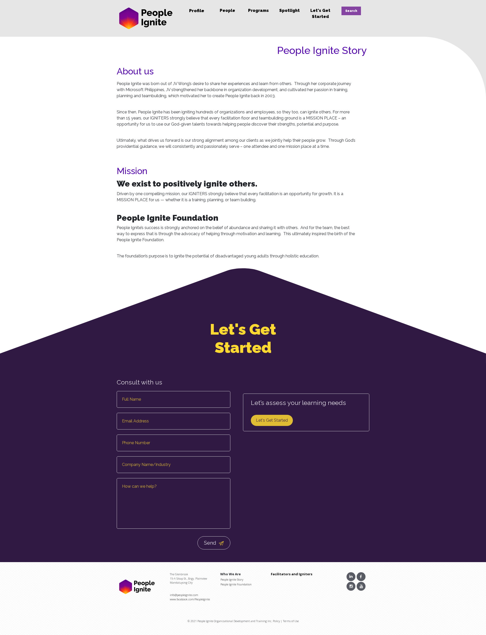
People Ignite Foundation (236, 584)
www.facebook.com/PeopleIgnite (190, 599)
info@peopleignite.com (184, 595)
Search (351, 11)
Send (210, 543)
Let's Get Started (272, 420)
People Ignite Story (231, 579)
